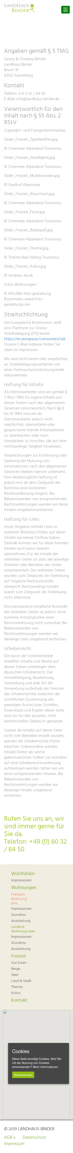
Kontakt (19, 1000)
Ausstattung (20, 921)
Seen (15, 975)
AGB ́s (9, 1137)
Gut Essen (18, 963)
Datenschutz (34, 1137)
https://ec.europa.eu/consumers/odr (34, 339)
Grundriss (18, 915)
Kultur (16, 993)
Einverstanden (23, 1075)
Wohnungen (23, 887)
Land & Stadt (21, 981)
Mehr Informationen (45, 1067)
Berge (15, 969)
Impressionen (21, 880)
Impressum (14, 1143)
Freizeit (18, 956)
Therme (17, 987)
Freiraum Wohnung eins (19, 899)
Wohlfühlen (23, 873)
